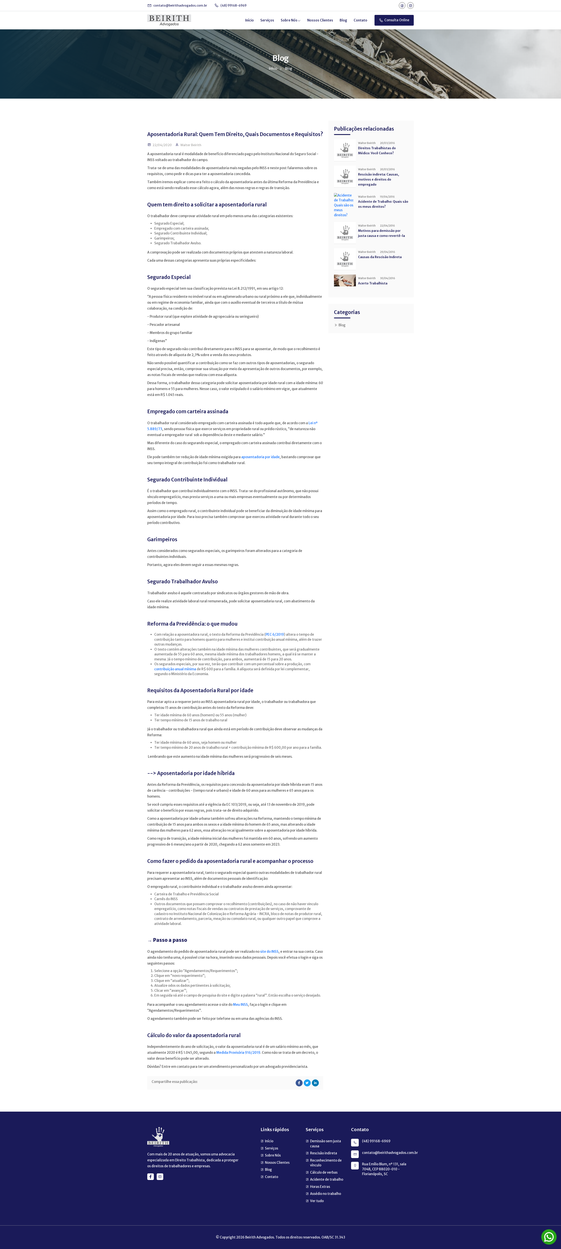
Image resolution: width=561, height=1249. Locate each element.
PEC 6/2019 (275, 634)
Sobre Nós (289, 20)
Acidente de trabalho (326, 1179)
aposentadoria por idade (260, 457)
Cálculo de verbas (323, 1172)
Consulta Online (396, 20)
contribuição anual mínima (175, 669)
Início (249, 20)
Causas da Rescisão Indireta (380, 257)
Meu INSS (240, 1004)
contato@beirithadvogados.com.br (180, 5)
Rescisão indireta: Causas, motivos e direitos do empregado (378, 179)
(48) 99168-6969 (233, 5)
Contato (360, 20)
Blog (343, 20)
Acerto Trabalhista (372, 283)
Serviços (267, 20)
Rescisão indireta (323, 1153)
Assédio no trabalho (325, 1194)
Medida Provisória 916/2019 (238, 1052)
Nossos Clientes (320, 20)
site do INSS (269, 951)
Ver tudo (317, 1201)
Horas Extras (320, 1187)
